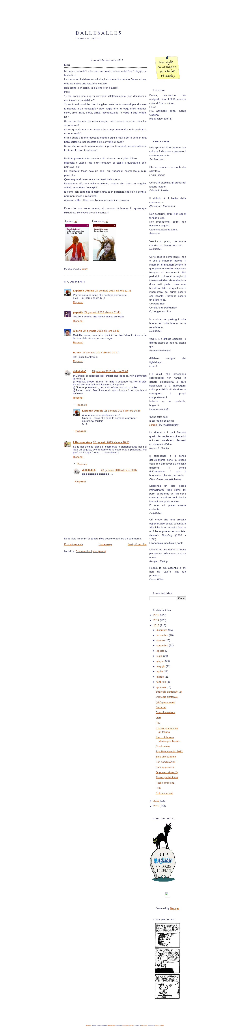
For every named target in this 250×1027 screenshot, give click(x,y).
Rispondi (78, 302)
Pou (158, 722)
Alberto (77, 330)
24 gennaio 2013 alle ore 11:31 (113, 290)
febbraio (161, 681)
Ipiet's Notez (144, 1025)
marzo (160, 676)
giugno (160, 661)
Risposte (82, 404)
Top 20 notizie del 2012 (169, 751)
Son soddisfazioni (166, 761)
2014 (156, 620)
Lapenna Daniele (83, 290)
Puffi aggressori (165, 766)
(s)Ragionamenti (165, 702)
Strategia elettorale (167, 696)
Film (158, 787)
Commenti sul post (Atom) (91, 551)
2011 (156, 806)
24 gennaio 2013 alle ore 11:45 (102, 312)
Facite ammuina (165, 782)
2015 (156, 614)
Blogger (174, 908)
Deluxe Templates (159, 1025)
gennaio (161, 687)
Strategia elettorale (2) (169, 691)
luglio (159, 655)
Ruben (77, 352)
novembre (162, 635)
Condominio (163, 746)
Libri (158, 717)
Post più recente (73, 544)
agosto (160, 650)
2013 (156, 625)
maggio (161, 666)
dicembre (162, 629)
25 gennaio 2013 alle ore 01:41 (100, 352)
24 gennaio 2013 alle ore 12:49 (101, 330)
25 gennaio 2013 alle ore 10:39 (122, 410)
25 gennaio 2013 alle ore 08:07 (110, 371)
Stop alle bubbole (166, 756)
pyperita (78, 312)
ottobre (160, 640)
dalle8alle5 (99, 32)
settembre (162, 645)
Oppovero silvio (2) (167, 772)
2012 (156, 800)
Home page (105, 544)
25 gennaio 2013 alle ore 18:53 (111, 442)
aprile (160, 671)
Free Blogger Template (128, 1025)
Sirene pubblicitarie (167, 777)
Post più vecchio (137, 544)
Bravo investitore (165, 712)
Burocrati (161, 707)
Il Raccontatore (82, 442)
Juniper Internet (111, 1025)
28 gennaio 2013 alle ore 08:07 (119, 470)
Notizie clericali (164, 793)
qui (75, 221)
